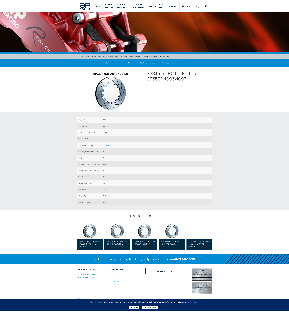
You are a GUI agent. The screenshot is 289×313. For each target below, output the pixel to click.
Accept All (134, 307)
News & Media (162, 6)
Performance (115, 281)
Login (187, 6)
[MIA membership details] (202, 274)
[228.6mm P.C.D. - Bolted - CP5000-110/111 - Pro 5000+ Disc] (90, 230)
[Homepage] (85, 6)
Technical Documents (138, 6)
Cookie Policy (192, 302)
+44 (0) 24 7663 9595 (182, 259)
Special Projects (116, 285)
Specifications (107, 62)
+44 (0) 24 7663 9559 (88, 277)
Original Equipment (117, 278)
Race (94, 56)
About (99, 6)
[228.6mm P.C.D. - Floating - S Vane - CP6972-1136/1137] (199, 230)
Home (88, 56)
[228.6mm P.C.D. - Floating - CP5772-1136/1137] (172, 230)
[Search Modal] (197, 6)
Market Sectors (109, 6)
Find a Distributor (181, 62)
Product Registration (123, 6)
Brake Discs (101, 56)
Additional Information (148, 62)
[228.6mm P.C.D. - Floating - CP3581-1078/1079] (117, 230)
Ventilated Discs (113, 56)
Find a (159, 271)
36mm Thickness (134, 56)
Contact (173, 6)
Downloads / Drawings (126, 62)
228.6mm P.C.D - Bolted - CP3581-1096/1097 (157, 56)
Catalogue (165, 62)
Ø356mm (124, 56)
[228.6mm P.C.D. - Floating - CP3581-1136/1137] (144, 230)
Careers (152, 6)
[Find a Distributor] (205, 6)
